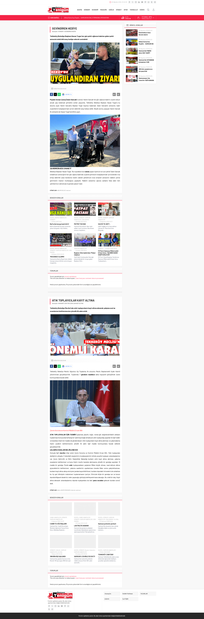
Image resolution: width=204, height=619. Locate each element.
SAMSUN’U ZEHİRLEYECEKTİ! (84, 556)
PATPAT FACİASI (80, 224)
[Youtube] (142, 2)
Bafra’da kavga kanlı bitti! (59, 224)
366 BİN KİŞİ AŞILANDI (58, 556)
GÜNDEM (60, 31)
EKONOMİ (61, 303)
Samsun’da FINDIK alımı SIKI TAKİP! (75, 18)
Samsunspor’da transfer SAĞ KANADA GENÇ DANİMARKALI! (146, 80)
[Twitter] (132, 2)
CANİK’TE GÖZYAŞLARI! (58, 524)
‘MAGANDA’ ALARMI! (57, 257)
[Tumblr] (151, 2)
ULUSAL (116, 519)
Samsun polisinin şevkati (107, 524)
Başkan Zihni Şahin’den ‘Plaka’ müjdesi (85, 254)
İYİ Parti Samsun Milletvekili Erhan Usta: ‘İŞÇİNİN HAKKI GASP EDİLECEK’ (108, 253)
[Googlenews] (155, 2)
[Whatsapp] (148, 2)
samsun (78, 490)
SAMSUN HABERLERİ (62, 250)
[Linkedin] (139, 2)
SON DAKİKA (85, 219)
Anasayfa (54, 31)
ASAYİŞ (52, 218)
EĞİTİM (100, 218)
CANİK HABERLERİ (55, 517)
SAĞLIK (58, 550)
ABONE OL (68, 94)
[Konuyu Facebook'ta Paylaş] (51, 94)
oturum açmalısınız (70, 276)
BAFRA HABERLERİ (60, 218)
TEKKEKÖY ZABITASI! (105, 554)
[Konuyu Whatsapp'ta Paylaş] (59, 94)
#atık (58, 490)
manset (68, 190)
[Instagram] (136, 2)
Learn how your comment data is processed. (89, 278)
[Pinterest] (145, 2)
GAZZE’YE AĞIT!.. (104, 224)
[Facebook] (129, 2)
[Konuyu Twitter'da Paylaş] (55, 94)
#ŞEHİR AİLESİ (61, 190)
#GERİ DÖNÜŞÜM (65, 490)
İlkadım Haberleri (90, 550)
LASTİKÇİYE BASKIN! (81, 526)
